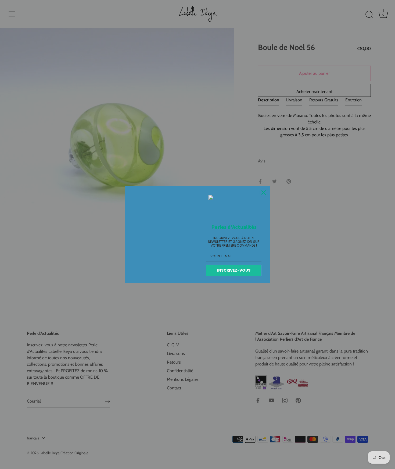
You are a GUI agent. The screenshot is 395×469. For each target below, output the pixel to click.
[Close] (263, 192)
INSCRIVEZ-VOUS (233, 270)
